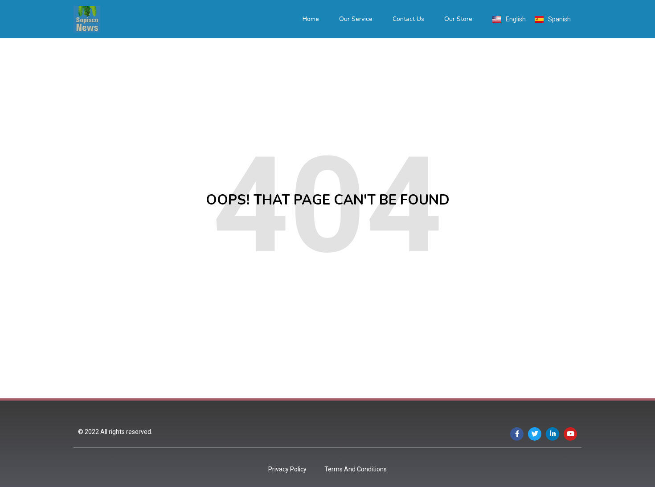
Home (311, 19)
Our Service (356, 19)
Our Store (458, 19)
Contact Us (408, 19)
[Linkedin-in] (552, 434)
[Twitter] (534, 434)
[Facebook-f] (517, 434)
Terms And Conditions (355, 469)
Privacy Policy (287, 469)
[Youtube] (570, 434)
